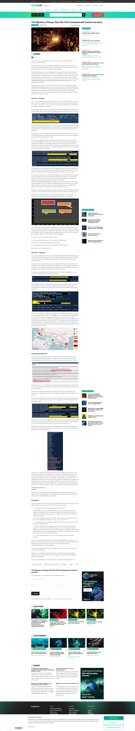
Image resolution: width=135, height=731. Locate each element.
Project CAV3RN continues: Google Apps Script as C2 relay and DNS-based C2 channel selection (58, 623)
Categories (71, 706)
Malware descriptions (74, 710)
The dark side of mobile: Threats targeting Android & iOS (75, 653)
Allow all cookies (114, 718)
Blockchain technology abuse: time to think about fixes (95, 241)
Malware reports (72, 619)
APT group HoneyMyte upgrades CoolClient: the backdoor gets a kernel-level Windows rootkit (95, 396)
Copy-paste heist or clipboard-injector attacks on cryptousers (95, 214)
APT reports (35, 25)
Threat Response (91, 708)
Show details (31, 726)
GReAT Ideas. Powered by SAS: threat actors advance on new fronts (93, 63)
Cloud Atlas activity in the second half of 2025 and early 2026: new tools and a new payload (95, 423)
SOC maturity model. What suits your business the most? (39, 653)
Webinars (90, 712)
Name (32, 585)
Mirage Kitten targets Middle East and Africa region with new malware (95, 410)
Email (57, 585)
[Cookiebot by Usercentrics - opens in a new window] (19, 728)
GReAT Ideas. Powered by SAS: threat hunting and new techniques (93, 75)
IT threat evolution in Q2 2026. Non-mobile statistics (76, 622)
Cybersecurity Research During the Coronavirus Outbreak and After (94, 221)
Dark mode (96, 5)
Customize (113, 722)
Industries (41, 9)
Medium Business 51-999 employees (82, 1)
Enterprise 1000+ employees (98, 1)
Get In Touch (88, 5)
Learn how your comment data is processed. (62, 599)
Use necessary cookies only (114, 727)
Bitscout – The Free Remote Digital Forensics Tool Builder (95, 227)
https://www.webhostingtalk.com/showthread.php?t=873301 (62, 360)
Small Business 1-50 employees (66, 1)
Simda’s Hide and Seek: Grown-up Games (94, 234)
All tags (89, 710)
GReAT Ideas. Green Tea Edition (91, 40)
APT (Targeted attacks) (55, 708)
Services (56, 9)
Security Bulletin (73, 712)
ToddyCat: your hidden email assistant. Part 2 (95, 416)
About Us (74, 9)
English (101, 5)
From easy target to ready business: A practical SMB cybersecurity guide (57, 653)
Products (48, 9)
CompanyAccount (80, 5)
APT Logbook (91, 713)
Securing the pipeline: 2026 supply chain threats (94, 653)
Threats (52, 706)
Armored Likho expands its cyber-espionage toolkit (95, 403)
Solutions (33, 9)
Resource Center (64, 9)
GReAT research (54, 619)
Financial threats (54, 713)
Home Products (54, 1)
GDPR (80, 9)
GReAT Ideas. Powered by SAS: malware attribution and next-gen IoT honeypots (91, 53)
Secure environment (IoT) (56, 710)
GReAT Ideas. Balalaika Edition (91, 33)
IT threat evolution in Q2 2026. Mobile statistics (94, 622)
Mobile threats (53, 712)
